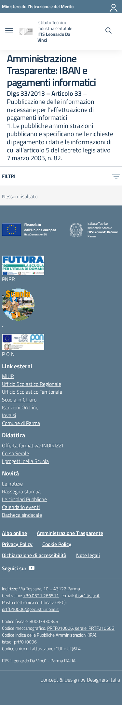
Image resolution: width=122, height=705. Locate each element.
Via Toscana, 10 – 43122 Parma (49, 588)
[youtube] (31, 568)
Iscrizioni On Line (20, 407)
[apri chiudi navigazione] (9, 31)
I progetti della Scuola (25, 461)
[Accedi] (114, 6)
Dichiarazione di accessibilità (34, 555)
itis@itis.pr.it (87, 595)
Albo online (14, 533)
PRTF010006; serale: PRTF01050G (81, 628)
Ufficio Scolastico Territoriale (32, 392)
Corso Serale (15, 453)
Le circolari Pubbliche (24, 499)
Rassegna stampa (21, 491)
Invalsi (9, 415)
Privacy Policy (17, 544)
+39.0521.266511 (41, 595)
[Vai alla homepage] (26, 31)
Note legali (88, 555)
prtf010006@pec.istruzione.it (30, 609)
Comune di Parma (21, 423)
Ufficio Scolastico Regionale (31, 384)
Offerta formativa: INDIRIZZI (32, 445)
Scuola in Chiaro (19, 399)
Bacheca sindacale (22, 515)
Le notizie (12, 483)
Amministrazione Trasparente (70, 533)
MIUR (8, 376)
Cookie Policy (56, 544)
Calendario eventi (21, 507)
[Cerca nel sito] (108, 31)
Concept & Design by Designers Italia (80, 680)
